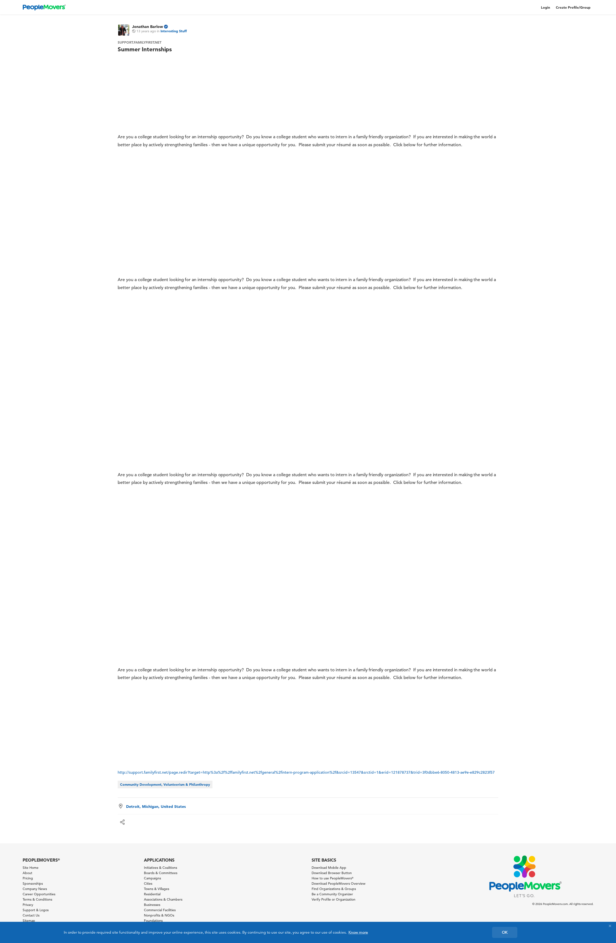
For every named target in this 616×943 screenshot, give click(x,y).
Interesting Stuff (173, 31)
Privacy (28, 905)
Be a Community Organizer (332, 894)
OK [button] (504, 932)
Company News (35, 889)
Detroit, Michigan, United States (156, 806)
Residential (152, 894)
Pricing (28, 878)
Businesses (152, 905)
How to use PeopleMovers (332, 878)
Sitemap (29, 920)
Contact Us (31, 915)
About (27, 873)
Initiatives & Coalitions (160, 867)
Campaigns (152, 878)
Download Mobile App (329, 867)
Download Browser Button (332, 873)
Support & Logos (36, 910)
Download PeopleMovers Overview (339, 883)
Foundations (153, 920)
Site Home (30, 867)
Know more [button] (358, 932)
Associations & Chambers (163, 899)
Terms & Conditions (37, 899)
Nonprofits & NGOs (159, 915)
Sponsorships (33, 883)
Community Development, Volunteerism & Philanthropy (165, 784)
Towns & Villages (156, 889)
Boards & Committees (160, 873)
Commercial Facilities (160, 910)
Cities (148, 883)
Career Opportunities (39, 894)
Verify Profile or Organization (333, 899)
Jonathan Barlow (147, 26)
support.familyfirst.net (139, 42)
